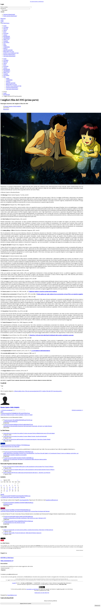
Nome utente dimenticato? (10, 16)
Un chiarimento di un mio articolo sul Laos (14, 522)
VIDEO (7, 78)
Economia (5, 66)
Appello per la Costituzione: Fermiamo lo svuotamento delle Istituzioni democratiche (25, 459)
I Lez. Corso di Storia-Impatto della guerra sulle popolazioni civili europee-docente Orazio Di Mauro (28, 469)
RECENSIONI (6, 69)
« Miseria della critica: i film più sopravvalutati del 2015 (28, 391)
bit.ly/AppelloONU (24, 500)
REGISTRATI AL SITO (11, 84)
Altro (4, 77)
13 (9, 487)
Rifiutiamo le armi (7, 504)
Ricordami (4, 10)
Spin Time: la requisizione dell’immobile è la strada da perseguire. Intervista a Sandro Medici (26, 439)
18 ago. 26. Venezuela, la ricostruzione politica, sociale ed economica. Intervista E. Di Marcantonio (28, 530)
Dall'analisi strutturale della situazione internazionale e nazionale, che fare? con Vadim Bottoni (27, 426)
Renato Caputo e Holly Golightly (12, 106)
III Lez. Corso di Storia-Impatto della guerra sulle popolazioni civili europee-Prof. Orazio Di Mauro (28, 466)
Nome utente (4, 7)
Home (4, 58)
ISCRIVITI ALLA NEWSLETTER (13, 86)
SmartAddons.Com (12, 595)
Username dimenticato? (12, 89)
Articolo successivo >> (77, 410)
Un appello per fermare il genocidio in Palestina (13, 497)
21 (12, 489)
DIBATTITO (6, 72)
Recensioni (6, 109)
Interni (5, 63)
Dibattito (3, 508)
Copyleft (14, 583)
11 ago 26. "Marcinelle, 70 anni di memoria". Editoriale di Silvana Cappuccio (22, 533)
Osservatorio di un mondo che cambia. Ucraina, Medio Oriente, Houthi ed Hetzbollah (25, 436)
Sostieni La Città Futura (39, 1)
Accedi (2, 11)
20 (9, 489)
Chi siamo (32, 1)
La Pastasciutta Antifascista (10, 421)
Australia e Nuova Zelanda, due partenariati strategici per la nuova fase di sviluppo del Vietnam (25, 511)
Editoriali (5, 61)
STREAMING (9, 80)
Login (2, 20)
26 (7, 491)
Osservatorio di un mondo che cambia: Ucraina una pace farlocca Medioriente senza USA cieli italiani (29, 433)
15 (15, 487)
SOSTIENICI (6, 75)
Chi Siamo (5, 60)
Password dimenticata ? (12, 87)
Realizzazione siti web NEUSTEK (42, 592)
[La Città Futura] (5, 23)
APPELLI (8, 81)
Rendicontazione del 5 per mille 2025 (10, 446)
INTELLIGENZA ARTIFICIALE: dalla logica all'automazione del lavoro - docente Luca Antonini (26, 472)
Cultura (5, 68)
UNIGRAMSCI (6, 71)
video (2, 411)
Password (3, 8)
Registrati (3, 18)
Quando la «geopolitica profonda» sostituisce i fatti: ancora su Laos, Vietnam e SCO (24, 518)
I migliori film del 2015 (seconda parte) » (52, 391)
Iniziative (5, 74)
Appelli (2, 494)
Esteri (4, 65)
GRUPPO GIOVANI (10, 83)
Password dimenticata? (9, 14)
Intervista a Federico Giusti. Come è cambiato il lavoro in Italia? (16, 415)
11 (4, 487)
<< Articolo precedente (6, 410)
